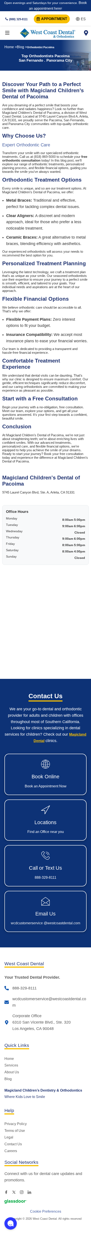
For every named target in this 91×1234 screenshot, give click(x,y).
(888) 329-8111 (18, 19)
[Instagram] (23, 1192)
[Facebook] (7, 1192)
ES (83, 19)
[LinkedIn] (31, 1192)
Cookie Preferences (45, 1211)
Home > (10, 47)
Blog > (22, 47)
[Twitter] (15, 1192)
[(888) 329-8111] (6, 19)
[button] (10, 1223)
